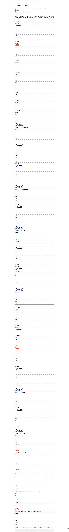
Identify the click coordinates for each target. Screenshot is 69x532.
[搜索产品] (51, 1)
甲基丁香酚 (42, 527)
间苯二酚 (26, 527)
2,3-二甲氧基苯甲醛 (21, 527)
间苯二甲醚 (16, 5)
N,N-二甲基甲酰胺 (38, 527)
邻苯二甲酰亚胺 (16, 527)
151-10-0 (22, 5)
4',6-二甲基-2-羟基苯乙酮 (48, 527)
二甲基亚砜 (34, 527)
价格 (27, 5)
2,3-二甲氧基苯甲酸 (30, 527)
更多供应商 (19, 5)
